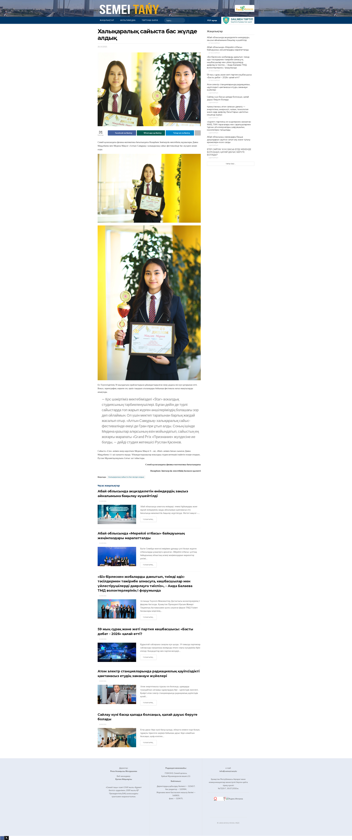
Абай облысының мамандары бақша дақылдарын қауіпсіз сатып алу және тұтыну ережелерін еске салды (228, 140)
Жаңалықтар (107, 20)
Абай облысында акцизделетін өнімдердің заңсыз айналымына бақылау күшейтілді (228, 38)
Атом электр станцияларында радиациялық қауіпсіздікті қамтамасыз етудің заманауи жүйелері (228, 87)
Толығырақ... (150, 519)
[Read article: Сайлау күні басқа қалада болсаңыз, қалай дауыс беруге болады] (117, 737)
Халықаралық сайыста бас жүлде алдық (126, 477)
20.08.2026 (102, 681)
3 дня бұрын (213, 117)
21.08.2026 (102, 501)
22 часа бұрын (214, 43)
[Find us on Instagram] (196, 20)
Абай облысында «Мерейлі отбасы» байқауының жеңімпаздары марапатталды (228, 48)
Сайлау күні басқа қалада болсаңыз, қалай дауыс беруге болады (228, 98)
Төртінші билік (150, 20)
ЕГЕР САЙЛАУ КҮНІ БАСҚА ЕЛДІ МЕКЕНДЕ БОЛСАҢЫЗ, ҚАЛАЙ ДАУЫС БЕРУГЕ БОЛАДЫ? (229, 152)
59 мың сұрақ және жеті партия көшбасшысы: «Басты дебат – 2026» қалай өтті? (229, 76)
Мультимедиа (128, 20)
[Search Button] (181, 20)
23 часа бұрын (214, 71)
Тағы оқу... (231, 164)
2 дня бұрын (213, 93)
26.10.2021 (102, 47)
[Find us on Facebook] (192, 20)
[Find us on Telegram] (200, 20)
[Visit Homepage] (129, 8)
